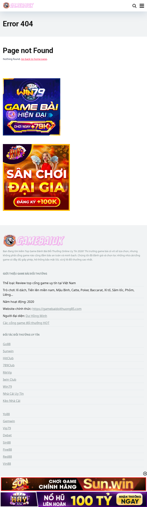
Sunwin (8, 351)
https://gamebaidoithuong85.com (57, 309)
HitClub (8, 358)
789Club (9, 365)
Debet (7, 435)
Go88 (7, 344)
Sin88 (7, 442)
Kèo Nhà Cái (11, 401)
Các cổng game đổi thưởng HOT (26, 323)
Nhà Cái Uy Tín (13, 394)
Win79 (7, 386)
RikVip (7, 372)
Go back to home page (34, 59)
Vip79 (7, 428)
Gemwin (9, 421)
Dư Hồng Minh (36, 316)
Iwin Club (9, 379)
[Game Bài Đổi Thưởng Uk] (18, 5)
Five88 (7, 449)
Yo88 (6, 414)
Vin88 (7, 464)
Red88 (7, 457)
